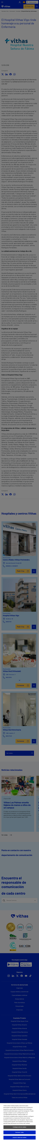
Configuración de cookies (19, 1127)
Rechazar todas (19, 1132)
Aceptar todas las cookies (19, 1137)
